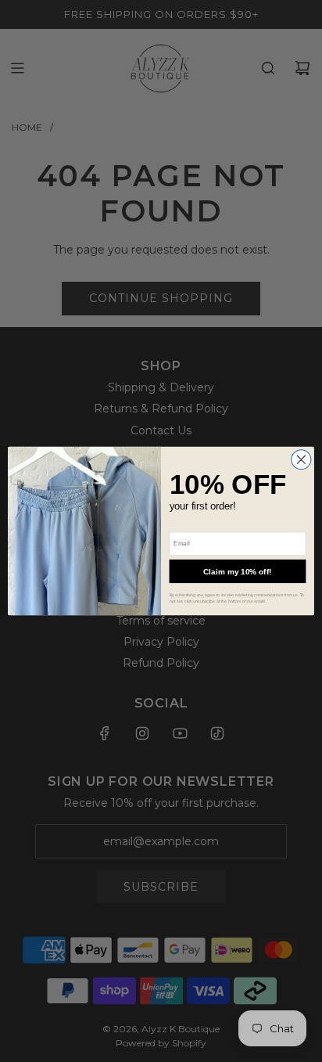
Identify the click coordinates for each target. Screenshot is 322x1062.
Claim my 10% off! (237, 571)
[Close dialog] (301, 460)
